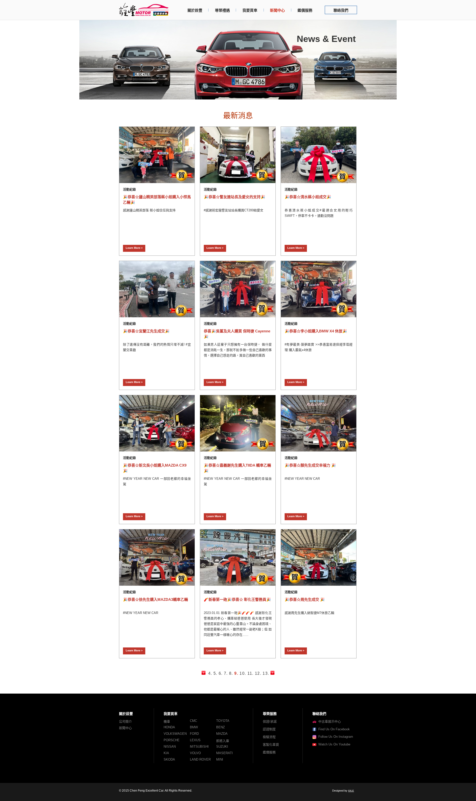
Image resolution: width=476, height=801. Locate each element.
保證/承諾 (270, 721)
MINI (219, 759)
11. (250, 673)
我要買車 (249, 10)
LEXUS (195, 740)
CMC (193, 721)
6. (221, 673)
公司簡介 (125, 721)
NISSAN (170, 746)
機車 (167, 721)
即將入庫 (222, 741)
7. (226, 673)
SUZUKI (222, 746)
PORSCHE (171, 740)
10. (242, 673)
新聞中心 (277, 10)
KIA (166, 753)
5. (215, 673)
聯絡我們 (340, 10)
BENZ (220, 727)
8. (231, 673)
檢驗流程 (269, 737)
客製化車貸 (271, 744)
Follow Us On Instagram (334, 736)
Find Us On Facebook (333, 729)
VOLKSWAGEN (175, 734)
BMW (194, 727)
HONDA (169, 727)
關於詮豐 (194, 10)
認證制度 (269, 729)
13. (266, 673)
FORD (194, 734)
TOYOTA (222, 721)
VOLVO (195, 753)
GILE (351, 790)
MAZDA (222, 734)
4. (210, 673)
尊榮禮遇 (222, 10)
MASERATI (224, 753)
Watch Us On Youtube (333, 744)
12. (258, 673)
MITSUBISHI (199, 746)
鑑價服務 (305, 10)
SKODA (169, 759)
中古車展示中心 (328, 721)
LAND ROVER (200, 759)
